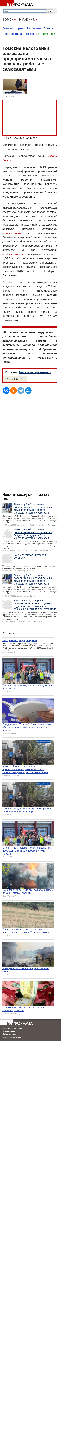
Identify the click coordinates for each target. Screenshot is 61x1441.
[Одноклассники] (13, 390)
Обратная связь (9, 1032)
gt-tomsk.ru (12, 96)
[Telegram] (20, 390)
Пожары (30, 33)
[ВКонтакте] (6, 390)
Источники (34, 28)
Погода (48, 28)
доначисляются (12, 254)
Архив (20, 28)
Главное (8, 28)
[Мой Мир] (28, 390)
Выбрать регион (9, 1034)
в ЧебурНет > (47, 33)
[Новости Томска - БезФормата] (17, 3)
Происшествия (12, 33)
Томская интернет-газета (35, 372)
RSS (19, 1038)
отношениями (11, 233)
